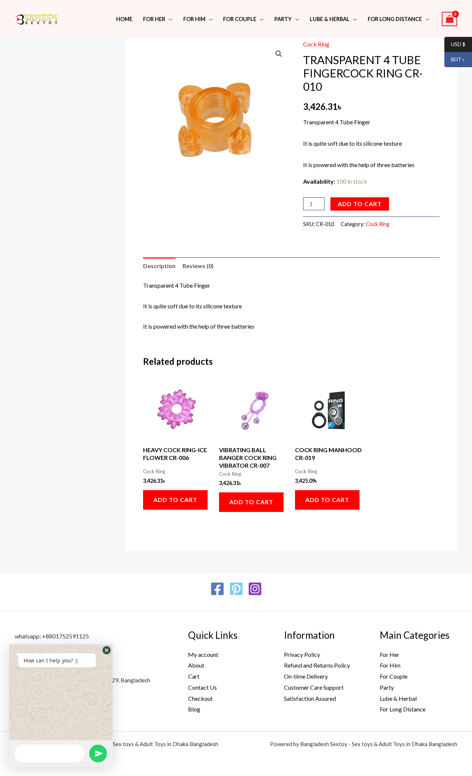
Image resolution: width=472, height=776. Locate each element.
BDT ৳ (454, 59)
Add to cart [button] (175, 499)
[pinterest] (236, 589)
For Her (389, 654)
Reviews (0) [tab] (198, 265)
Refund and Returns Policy (317, 665)
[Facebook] (217, 589)
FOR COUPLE (239, 19)
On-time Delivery (306, 676)
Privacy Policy (302, 654)
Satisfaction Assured (310, 698)
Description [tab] (159, 265)
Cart (193, 676)
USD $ (454, 44)
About (196, 665)
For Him (194, 19)
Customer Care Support (314, 687)
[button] (278, 53)
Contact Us (202, 687)
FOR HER (154, 19)
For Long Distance (395, 19)
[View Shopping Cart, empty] (449, 19)
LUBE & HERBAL (330, 19)
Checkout (200, 698)
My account (203, 654)
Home (124, 19)
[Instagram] (255, 589)
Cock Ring (316, 44)
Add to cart (360, 203)
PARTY (283, 19)
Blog (194, 709)
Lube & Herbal (398, 698)
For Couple (393, 676)
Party (387, 687)
